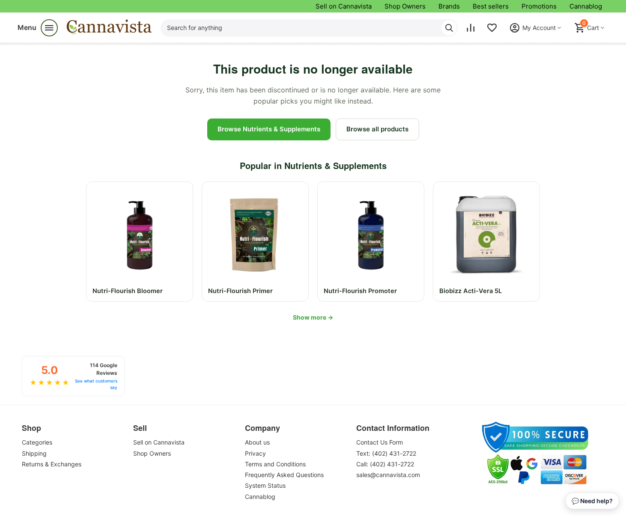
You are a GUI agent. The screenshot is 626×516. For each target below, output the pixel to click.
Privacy (255, 453)
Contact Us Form (379, 442)
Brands (449, 6)
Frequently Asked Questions (284, 474)
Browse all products (377, 129)
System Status (265, 485)
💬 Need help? (592, 500)
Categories (37, 442)
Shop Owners (405, 6)
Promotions (539, 6)
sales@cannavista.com (388, 474)
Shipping (34, 453)
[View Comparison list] (470, 27)
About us (257, 442)
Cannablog (585, 6)
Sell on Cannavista (344, 6)
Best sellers (491, 6)
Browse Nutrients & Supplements (269, 129)
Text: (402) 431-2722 (386, 453)
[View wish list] (492, 27)
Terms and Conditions (275, 464)
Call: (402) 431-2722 (385, 464)
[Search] (449, 28)
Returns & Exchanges (51, 464)
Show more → (313, 317)
